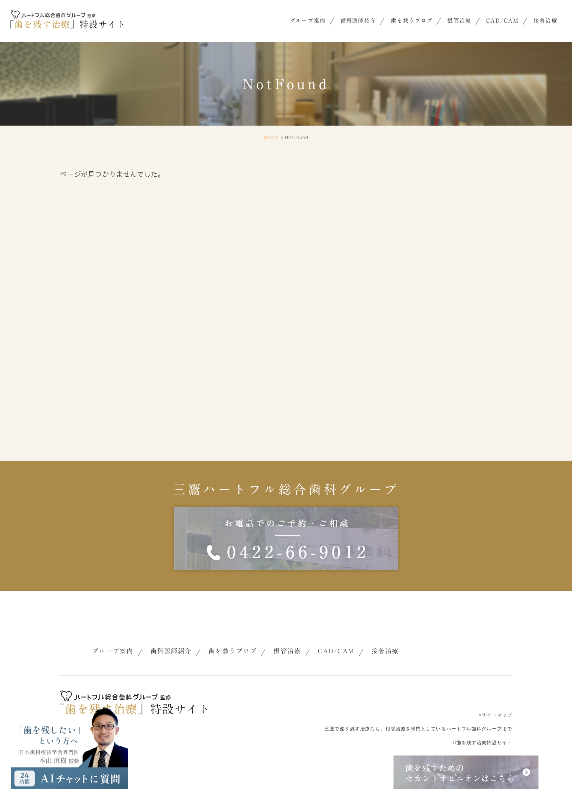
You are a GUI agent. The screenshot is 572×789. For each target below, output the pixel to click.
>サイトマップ (495, 714)
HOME (271, 138)
